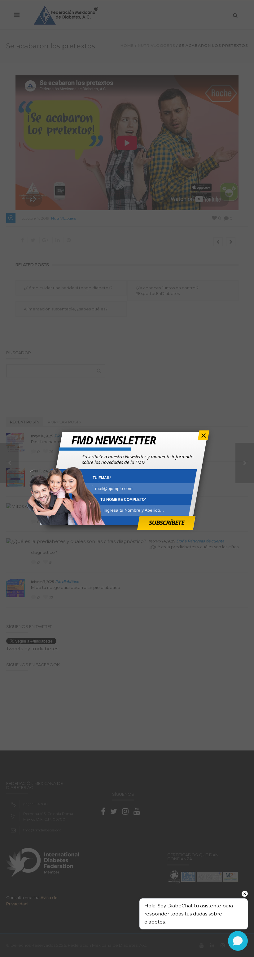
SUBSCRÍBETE (166, 522)
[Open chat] (238, 941)
